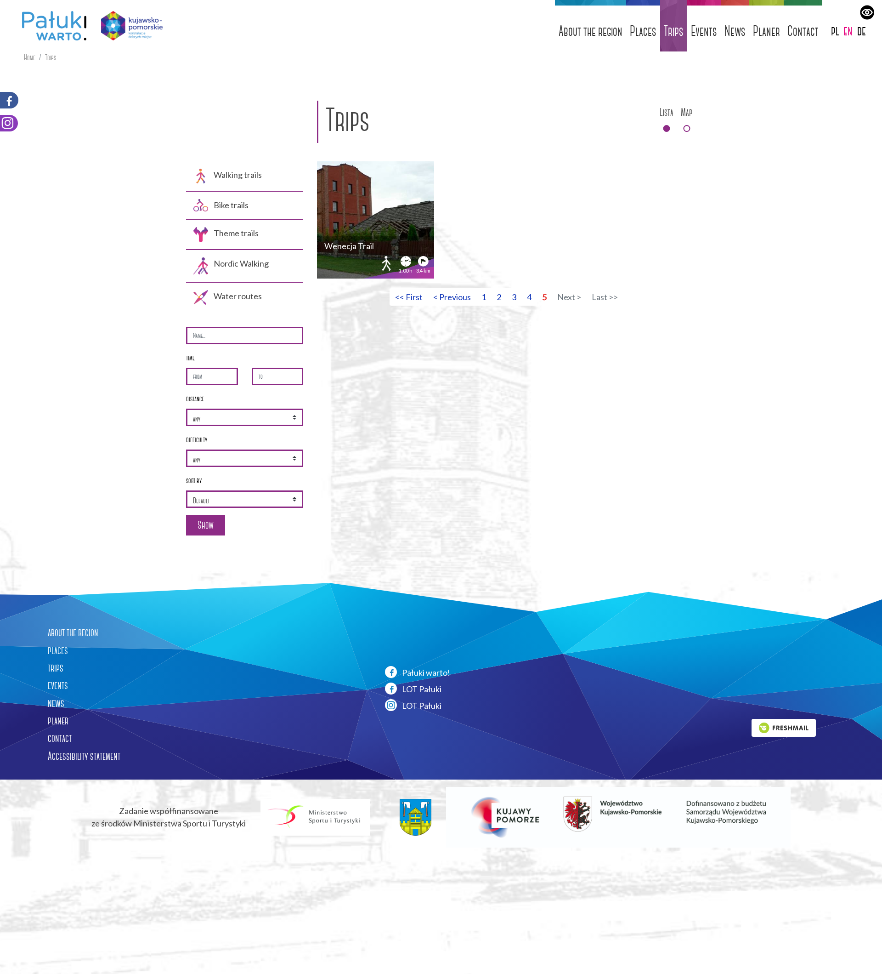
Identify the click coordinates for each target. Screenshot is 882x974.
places (58, 650)
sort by (194, 480)
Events (704, 31)
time (190, 357)
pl (835, 30)
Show (206, 525)
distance (195, 398)
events (58, 685)
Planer (766, 31)
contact (60, 738)
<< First (409, 297)
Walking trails (238, 175)
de (861, 30)
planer (58, 721)
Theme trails (236, 233)
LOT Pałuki (421, 689)
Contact (803, 31)
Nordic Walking (241, 263)
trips (55, 668)
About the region (590, 31)
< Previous (452, 297)
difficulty (196, 439)
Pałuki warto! (425, 672)
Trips (674, 31)
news (56, 703)
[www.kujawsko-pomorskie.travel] (128, 26)
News (735, 31)
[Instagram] (9, 123)
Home (29, 57)
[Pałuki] (50, 26)
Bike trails (231, 205)
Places (643, 31)
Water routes (238, 296)
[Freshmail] (784, 727)
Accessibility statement (84, 756)
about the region (73, 632)
